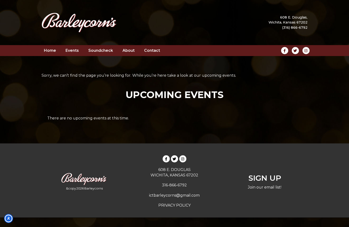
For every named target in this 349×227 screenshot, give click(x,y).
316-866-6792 (174, 185)
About (129, 50)
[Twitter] (174, 158)
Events (72, 50)
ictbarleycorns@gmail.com (174, 195)
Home (50, 50)
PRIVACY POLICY (174, 205)
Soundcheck (100, 50)
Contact (152, 50)
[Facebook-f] (166, 158)
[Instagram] (182, 158)
